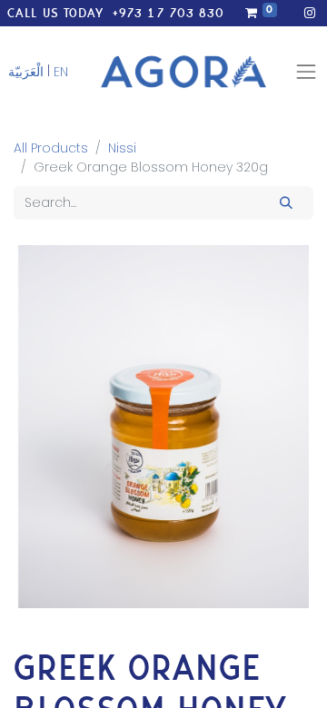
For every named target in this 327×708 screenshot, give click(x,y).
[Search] (286, 203)
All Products (51, 148)
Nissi (122, 148)
